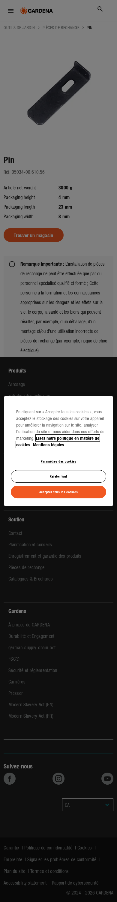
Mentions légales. (49, 445)
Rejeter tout (58, 476)
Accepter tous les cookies (58, 491)
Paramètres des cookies (58, 461)
